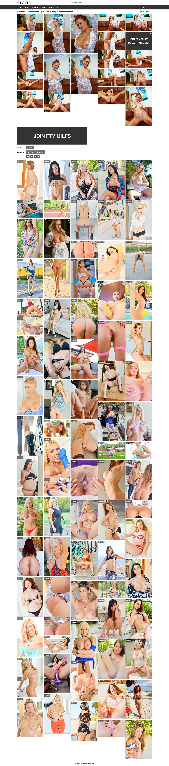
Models (44, 7)
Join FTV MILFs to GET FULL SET (138, 40)
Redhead (40, 152)
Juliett (30, 147)
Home (19, 7)
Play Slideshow (147, 11)
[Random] (144, 7)
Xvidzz (59, 7)
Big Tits (30, 152)
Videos (51, 7)
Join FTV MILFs (52, 135)
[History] (147, 7)
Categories (35, 7)
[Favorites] (150, 7)
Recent (26, 7)
